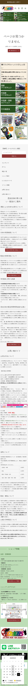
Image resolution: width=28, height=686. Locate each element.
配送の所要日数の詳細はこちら (14, 250)
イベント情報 (5, 185)
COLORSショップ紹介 (14, 581)
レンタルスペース (7, 180)
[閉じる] (23, 654)
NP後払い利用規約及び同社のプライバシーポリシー (13, 420)
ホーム (4, 167)
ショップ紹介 (5, 176)
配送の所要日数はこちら (14, 275)
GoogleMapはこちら (14, 620)
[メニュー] (25, 8)
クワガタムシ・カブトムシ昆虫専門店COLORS (16, 685)
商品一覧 (4, 171)
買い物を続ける (13, 50)
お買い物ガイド (6, 194)
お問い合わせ (5, 189)
